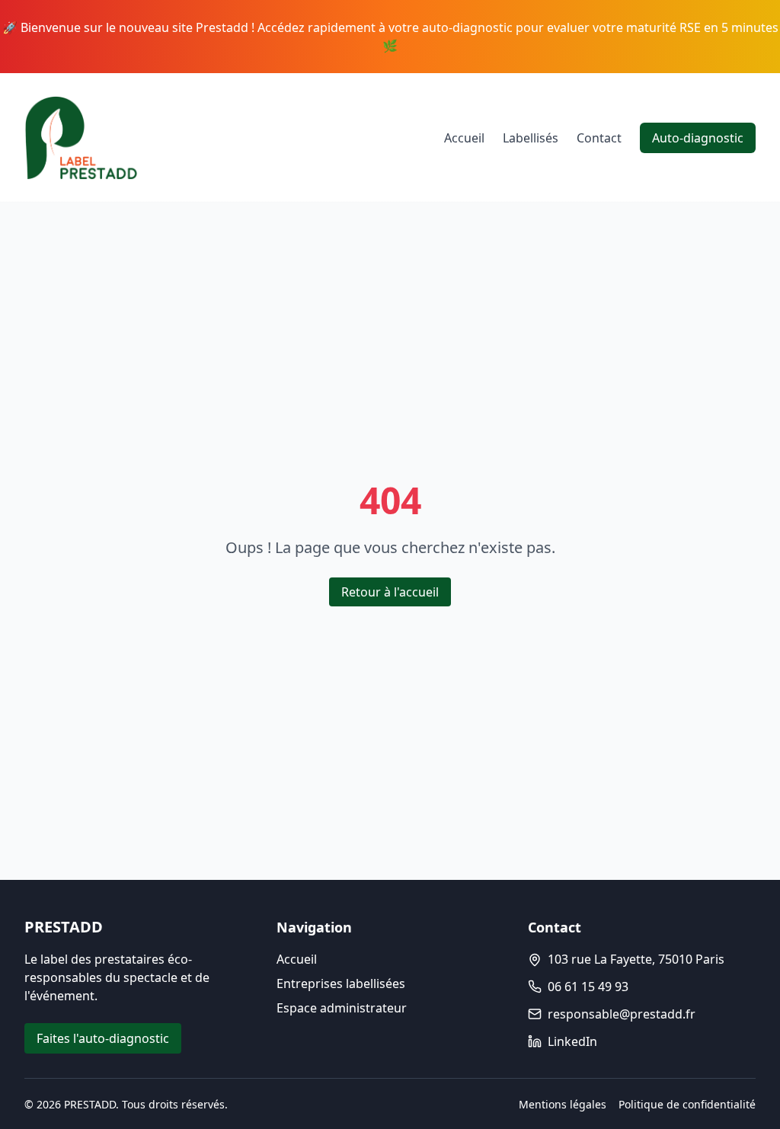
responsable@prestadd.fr (621, 1014)
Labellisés (530, 138)
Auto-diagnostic (697, 138)
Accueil (464, 138)
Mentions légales (562, 1104)
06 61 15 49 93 (588, 986)
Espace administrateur (342, 1007)
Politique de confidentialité (687, 1104)
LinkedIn (572, 1041)
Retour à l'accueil (390, 592)
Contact (599, 138)
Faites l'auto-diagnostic (103, 1038)
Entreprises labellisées (341, 983)
